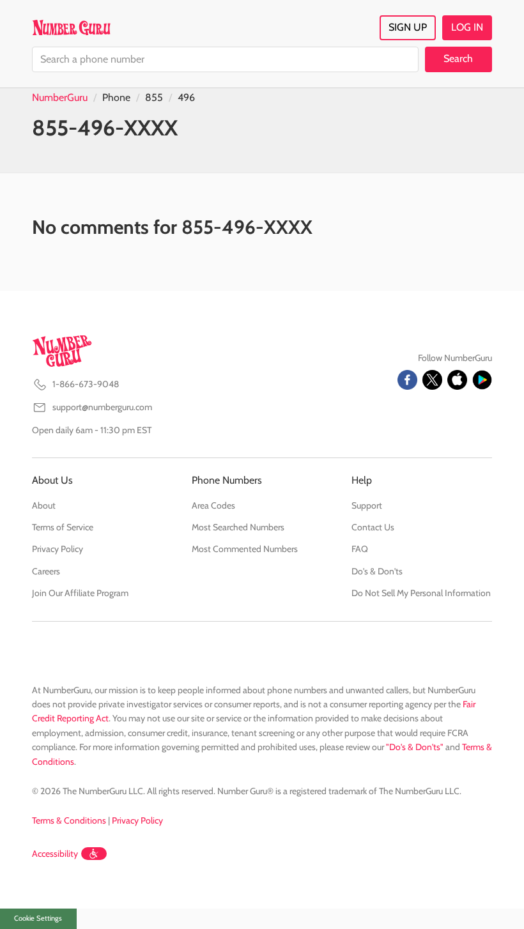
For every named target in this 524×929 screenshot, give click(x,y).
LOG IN (467, 27)
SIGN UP (408, 27)
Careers (46, 571)
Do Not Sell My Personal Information (421, 593)
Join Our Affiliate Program (80, 593)
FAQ (359, 549)
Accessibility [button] (55, 853)
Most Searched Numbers (238, 527)
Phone (116, 97)
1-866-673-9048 (85, 384)
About (44, 505)
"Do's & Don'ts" (414, 747)
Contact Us (372, 527)
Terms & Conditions (69, 820)
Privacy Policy (57, 549)
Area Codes (213, 505)
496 (186, 97)
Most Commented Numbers (245, 549)
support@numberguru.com (102, 407)
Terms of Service (62, 527)
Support (366, 505)
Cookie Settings (38, 918)
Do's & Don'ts (377, 571)
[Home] (71, 27)
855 (154, 97)
